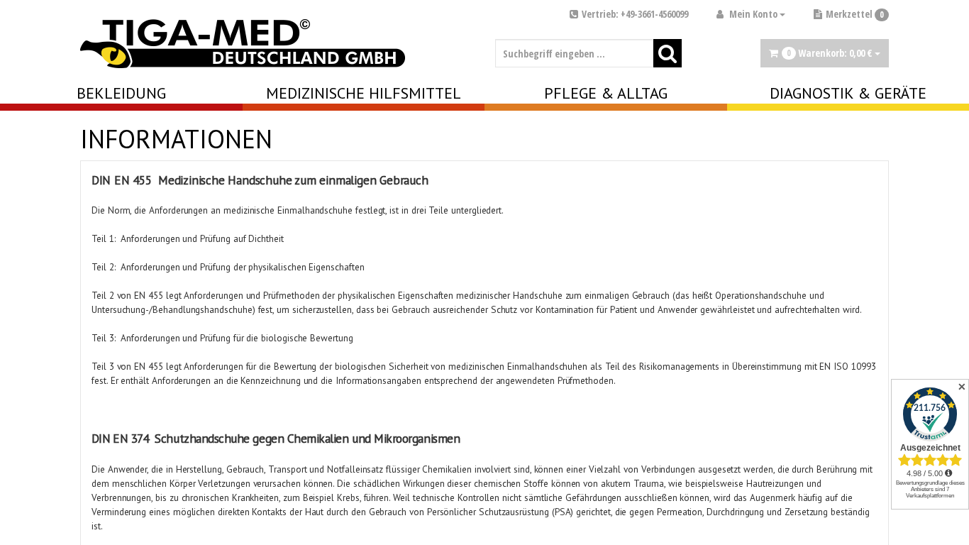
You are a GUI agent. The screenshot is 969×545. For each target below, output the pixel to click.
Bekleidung (121, 93)
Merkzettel (855, 14)
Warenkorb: (830, 53)
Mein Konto (753, 14)
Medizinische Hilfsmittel (363, 93)
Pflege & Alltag (606, 93)
